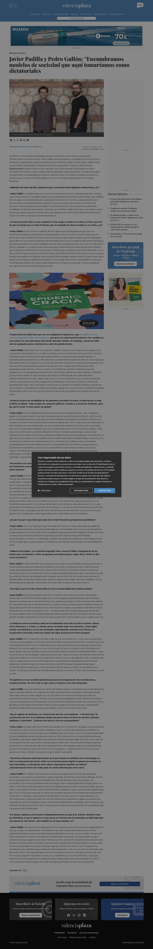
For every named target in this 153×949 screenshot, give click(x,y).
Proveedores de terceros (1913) (96, 470)
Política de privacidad (65, 484)
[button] (44, 490)
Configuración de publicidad (58, 481)
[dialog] (76, 474)
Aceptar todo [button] (104, 490)
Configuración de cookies (47, 484)
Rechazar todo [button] (81, 490)
